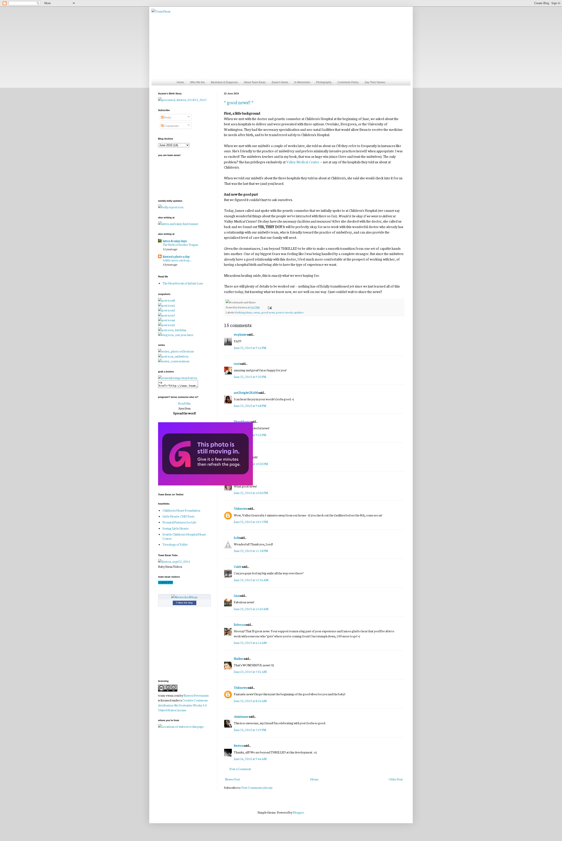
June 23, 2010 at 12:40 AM (251, 609)
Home (180, 82)
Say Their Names (375, 82)
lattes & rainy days (175, 241)
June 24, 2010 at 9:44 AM (250, 759)
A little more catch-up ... (177, 260)
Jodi (236, 537)
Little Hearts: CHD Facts (178, 516)
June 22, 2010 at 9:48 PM (250, 405)
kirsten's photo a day (176, 256)
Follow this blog (184, 602)
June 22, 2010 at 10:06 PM (251, 493)
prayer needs (284, 312)
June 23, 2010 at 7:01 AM (250, 671)
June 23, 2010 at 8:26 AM (250, 701)
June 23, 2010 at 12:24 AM (251, 580)
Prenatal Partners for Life (179, 522)
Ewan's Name (280, 82)
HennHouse (242, 421)
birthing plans (243, 312)
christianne (241, 716)
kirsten (238, 745)
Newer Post (232, 779)
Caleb (237, 566)
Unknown (240, 508)
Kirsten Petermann (196, 695)
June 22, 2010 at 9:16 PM (250, 347)
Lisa (236, 595)
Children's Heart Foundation (181, 510)
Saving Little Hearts (175, 528)
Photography (323, 82)
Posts (167, 117)
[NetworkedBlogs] (184, 597)
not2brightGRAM (246, 392)
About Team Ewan (255, 82)
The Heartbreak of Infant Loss (182, 283)
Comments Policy (348, 82)
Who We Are (197, 82)
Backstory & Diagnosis (224, 82)
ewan (256, 312)
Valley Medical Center (302, 161)
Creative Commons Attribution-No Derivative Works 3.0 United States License (183, 705)
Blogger (298, 812)
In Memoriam (302, 82)
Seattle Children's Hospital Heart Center (184, 536)
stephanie (240, 334)
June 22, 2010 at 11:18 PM (251, 550)
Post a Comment (240, 769)
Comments (171, 125)
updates (298, 312)
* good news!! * (238, 102)
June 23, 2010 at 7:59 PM (250, 730)
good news (268, 312)
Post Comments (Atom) (256, 787)
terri (237, 363)
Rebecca (239, 624)
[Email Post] (269, 307)
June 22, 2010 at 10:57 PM (251, 521)
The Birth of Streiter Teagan (180, 244)
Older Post (396, 779)
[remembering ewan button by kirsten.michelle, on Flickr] (177, 378)
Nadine (238, 658)
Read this (184, 403)
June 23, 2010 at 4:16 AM (250, 642)
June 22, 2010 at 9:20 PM (250, 376)
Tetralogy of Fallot (175, 544)
